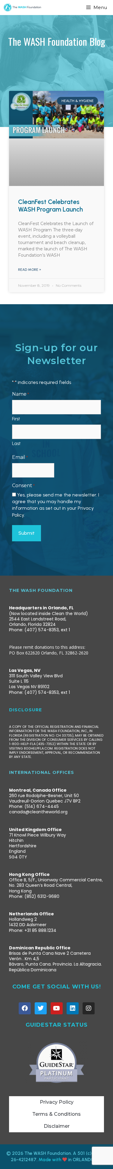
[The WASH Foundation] (22, 7)
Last (16, 443)
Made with (50, 1159)
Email (20, 457)
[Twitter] (41, 1008)
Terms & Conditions (56, 1114)
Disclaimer (57, 1126)
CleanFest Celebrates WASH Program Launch (50, 205)
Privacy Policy (57, 1102)
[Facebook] (25, 1008)
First (16, 419)
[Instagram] (89, 1008)
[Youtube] (57, 1008)
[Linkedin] (73, 1008)
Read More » (29, 270)
